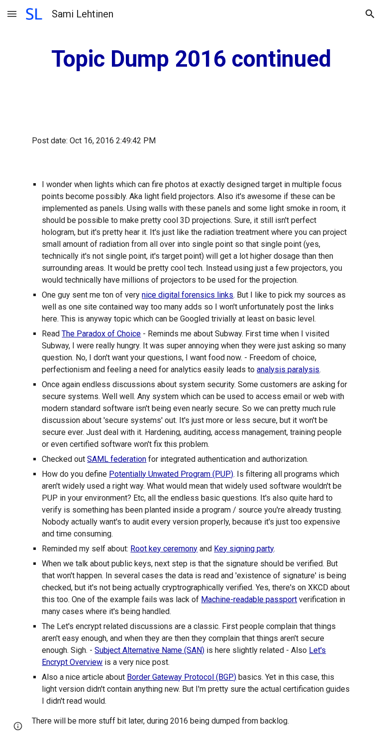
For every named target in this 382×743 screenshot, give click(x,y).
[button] (12, 13)
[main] (191, 59)
